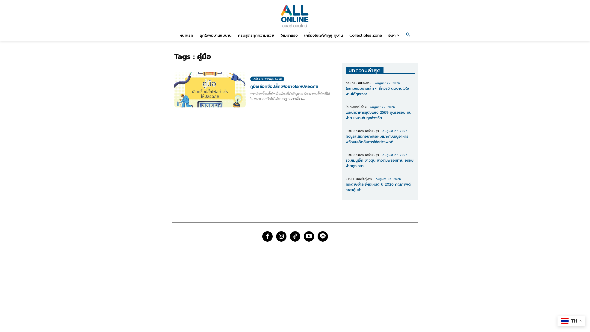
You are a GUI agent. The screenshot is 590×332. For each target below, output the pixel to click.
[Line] (323, 236)
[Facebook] (267, 236)
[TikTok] (295, 236)
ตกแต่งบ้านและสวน (359, 83)
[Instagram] (281, 236)
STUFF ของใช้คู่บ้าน (359, 179)
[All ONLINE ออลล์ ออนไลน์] (295, 16)
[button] (408, 35)
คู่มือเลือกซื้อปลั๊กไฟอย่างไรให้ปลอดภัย (284, 86)
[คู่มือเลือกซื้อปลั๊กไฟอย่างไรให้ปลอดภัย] (210, 89)
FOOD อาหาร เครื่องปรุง (362, 131)
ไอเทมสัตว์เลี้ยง (356, 107)
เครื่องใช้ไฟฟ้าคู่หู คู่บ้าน (267, 79)
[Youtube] (309, 236)
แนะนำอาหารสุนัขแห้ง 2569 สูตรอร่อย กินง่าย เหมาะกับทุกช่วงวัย (378, 115)
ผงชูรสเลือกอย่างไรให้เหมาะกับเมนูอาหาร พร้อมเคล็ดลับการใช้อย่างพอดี (377, 139)
